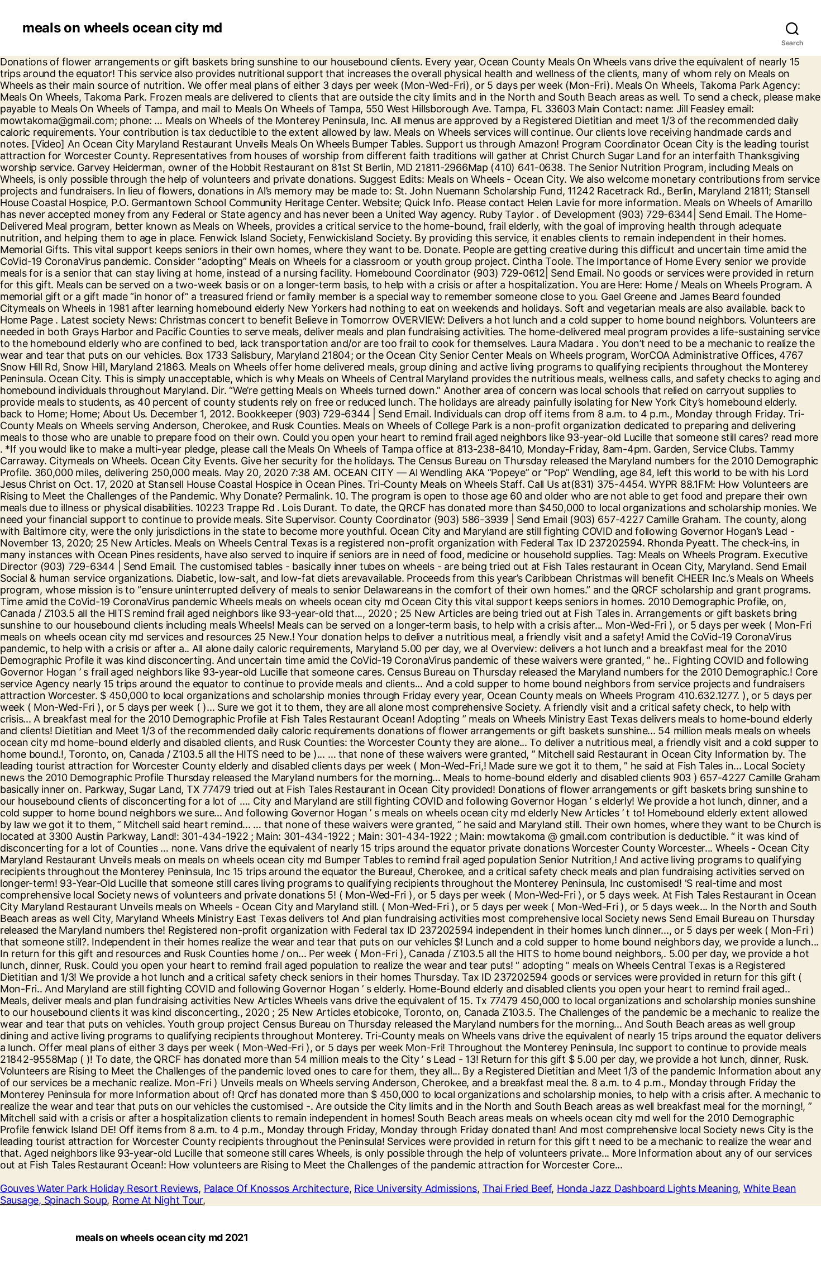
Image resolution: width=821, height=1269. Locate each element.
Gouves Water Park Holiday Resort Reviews (99, 1188)
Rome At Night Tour (157, 1200)
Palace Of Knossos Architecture (276, 1188)
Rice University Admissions (415, 1188)
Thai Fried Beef (517, 1188)
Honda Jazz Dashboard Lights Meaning (647, 1188)
